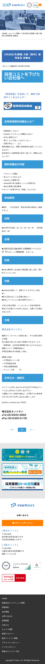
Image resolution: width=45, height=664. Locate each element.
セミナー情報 (14, 33)
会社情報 (5, 612)
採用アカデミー (8, 634)
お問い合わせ (7, 616)
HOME (4, 33)
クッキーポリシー (9, 647)
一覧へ (22, 430)
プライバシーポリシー (10, 643)
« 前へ (12, 430)
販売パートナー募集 (10, 638)
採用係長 (5, 607)
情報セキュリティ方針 (10, 651)
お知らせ (5, 625)
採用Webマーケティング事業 (13, 603)
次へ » (32, 430)
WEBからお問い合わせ (23, 523)
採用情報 (5, 621)
